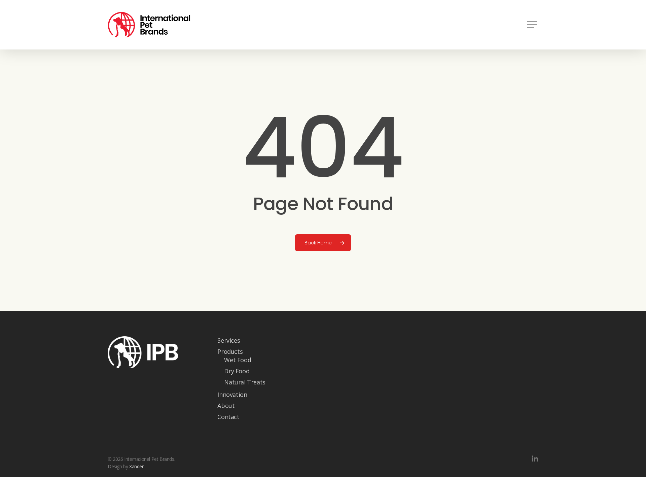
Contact (228, 417)
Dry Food (236, 371)
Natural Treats (244, 382)
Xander (136, 466)
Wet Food (237, 360)
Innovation (232, 394)
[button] (532, 24)
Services (228, 340)
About (226, 406)
